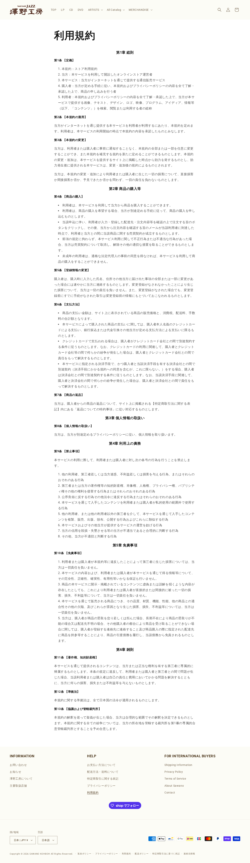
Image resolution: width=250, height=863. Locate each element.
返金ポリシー (84, 853)
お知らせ (15, 771)
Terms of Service (175, 778)
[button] (95, 10)
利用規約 (92, 792)
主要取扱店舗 (18, 785)
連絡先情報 (189, 853)
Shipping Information (178, 764)
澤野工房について (21, 778)
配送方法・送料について (103, 771)
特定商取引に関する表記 (103, 778)
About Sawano (174, 785)
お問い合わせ (18, 764)
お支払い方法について (101, 764)
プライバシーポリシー (101, 785)
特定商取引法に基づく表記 (166, 853)
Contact (169, 792)
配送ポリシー (141, 853)
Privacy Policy (173, 771)
